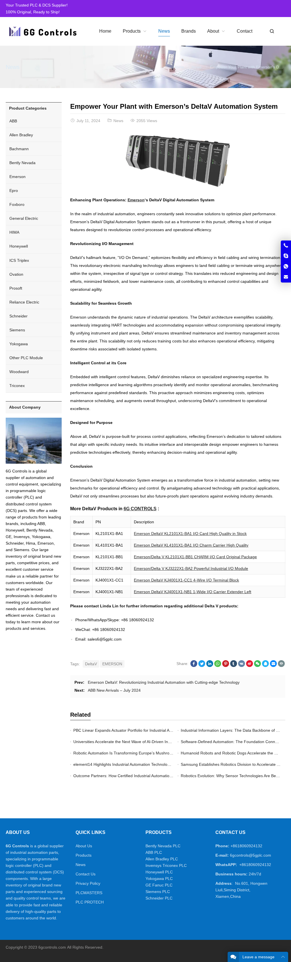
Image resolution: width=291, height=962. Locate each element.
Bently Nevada (22, 162)
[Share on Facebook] (194, 665)
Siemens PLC (158, 891)
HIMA (14, 232)
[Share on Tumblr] (234, 665)
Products (84, 855)
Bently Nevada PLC (163, 846)
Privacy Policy (88, 883)
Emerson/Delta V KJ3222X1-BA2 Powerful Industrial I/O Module (191, 568)
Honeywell (18, 246)
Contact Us (85, 874)
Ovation (16, 274)
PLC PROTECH (90, 902)
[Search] (272, 31)
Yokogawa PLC (159, 878)
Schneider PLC (159, 898)
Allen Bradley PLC (162, 859)
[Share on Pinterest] (226, 665)
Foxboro (16, 204)
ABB (13, 121)
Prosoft (15, 288)
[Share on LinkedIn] (210, 665)
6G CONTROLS (140, 508)
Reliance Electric (24, 302)
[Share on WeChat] (257, 665)
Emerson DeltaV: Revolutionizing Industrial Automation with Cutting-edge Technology (164, 682)
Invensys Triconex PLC (166, 865)
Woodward (19, 371)
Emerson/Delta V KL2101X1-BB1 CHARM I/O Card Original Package (195, 557)
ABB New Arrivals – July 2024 (114, 690)
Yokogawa (18, 344)
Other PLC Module (26, 357)
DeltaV (91, 664)
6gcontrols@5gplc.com (250, 855)
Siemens (17, 330)
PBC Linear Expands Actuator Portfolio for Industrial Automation (130, 730)
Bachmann (19, 149)
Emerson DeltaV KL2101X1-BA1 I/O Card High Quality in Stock (190, 533)
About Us (84, 846)
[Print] (281, 665)
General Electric (23, 218)
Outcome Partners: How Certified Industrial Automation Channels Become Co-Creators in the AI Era (162, 775)
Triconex (17, 385)
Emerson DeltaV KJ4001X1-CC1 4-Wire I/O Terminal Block (186, 580)
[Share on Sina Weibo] (249, 665)
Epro (13, 190)
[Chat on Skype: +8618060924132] (286, 256)
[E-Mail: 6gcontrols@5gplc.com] (286, 277)
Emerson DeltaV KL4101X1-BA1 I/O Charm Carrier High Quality (191, 545)
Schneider (18, 316)
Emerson (136, 200)
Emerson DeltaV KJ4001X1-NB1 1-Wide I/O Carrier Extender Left (192, 591)
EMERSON (112, 664)
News (13, 67)
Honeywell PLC (159, 872)
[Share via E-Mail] (273, 665)
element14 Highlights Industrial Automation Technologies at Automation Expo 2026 (147, 764)
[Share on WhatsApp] (218, 665)
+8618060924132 (246, 846)
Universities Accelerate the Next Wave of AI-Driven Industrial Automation (137, 741)
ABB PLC (154, 852)
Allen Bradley (21, 135)
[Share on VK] (242, 665)
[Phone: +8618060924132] (286, 245)
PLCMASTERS (89, 892)
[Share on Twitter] (202, 665)
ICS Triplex (19, 260)
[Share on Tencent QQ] (265, 665)
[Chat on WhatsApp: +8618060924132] (286, 267)
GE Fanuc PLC (159, 885)
